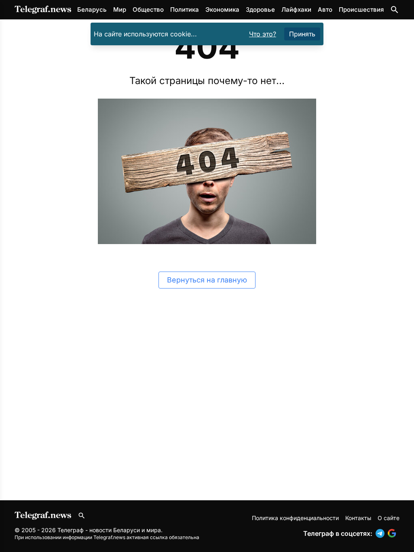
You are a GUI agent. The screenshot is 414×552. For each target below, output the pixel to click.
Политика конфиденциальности (295, 517)
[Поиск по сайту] (394, 10)
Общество (148, 9)
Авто (325, 9)
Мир (119, 9)
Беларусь (92, 9)
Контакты (358, 517)
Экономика (222, 9)
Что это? (262, 34)
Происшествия (361, 9)
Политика (184, 9)
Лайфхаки (296, 9)
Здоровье (260, 9)
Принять (302, 34)
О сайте (388, 517)
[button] (382, 533)
